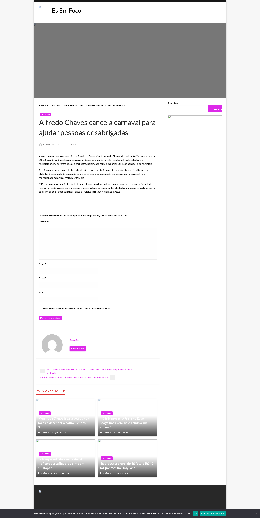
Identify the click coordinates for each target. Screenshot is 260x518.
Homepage (43, 105)
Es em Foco (48, 144)
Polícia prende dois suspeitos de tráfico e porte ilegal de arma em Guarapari (61, 463)
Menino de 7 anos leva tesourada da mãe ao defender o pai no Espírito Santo (63, 422)
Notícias (56, 105)
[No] (256, 513)
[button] (105, 12)
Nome (42, 264)
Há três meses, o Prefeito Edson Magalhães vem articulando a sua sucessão (123, 422)
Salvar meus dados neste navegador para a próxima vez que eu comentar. (76, 308)
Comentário (45, 221)
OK (195, 513)
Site (41, 292)
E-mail (42, 278)
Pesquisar (173, 103)
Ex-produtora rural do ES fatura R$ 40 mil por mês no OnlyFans (126, 466)
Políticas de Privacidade (212, 513)
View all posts (77, 348)
